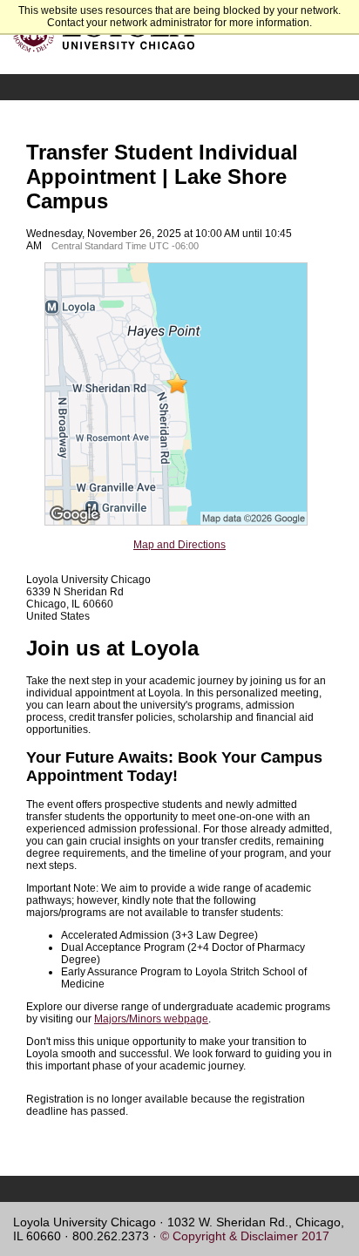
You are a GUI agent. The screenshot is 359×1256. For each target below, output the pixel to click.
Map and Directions (179, 545)
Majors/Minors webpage (151, 1019)
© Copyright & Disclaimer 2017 (244, 1236)
